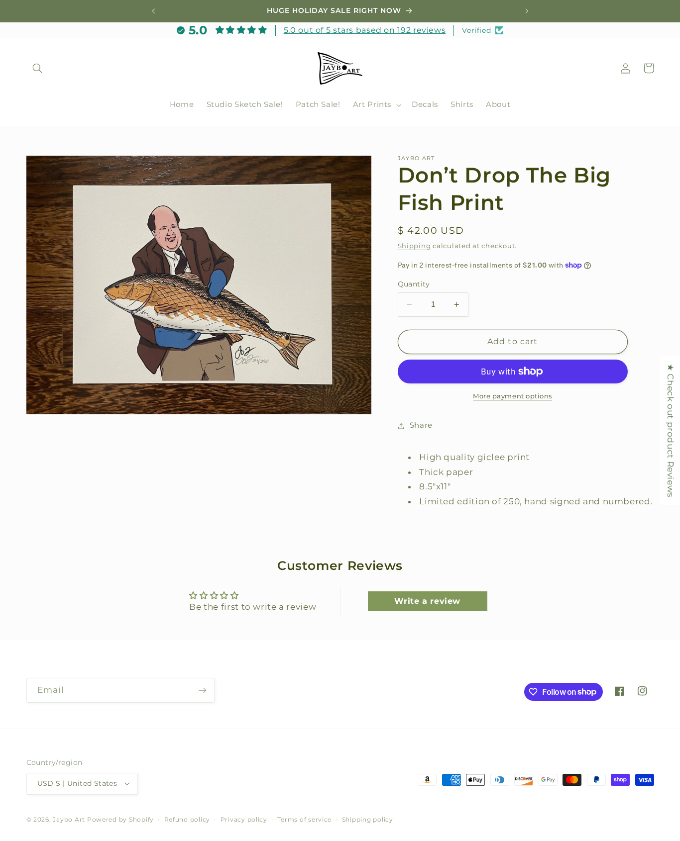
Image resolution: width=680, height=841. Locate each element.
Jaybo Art (69, 819)
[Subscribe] (202, 690)
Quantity (414, 284)
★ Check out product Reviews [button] (671, 430)
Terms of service (304, 819)
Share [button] (421, 425)
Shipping (414, 246)
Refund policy (187, 819)
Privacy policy (244, 819)
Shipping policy (367, 819)
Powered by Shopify (120, 819)
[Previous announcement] (153, 11)
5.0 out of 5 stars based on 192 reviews (365, 30)
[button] (37, 68)
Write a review (427, 601)
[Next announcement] (527, 11)
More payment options (512, 396)
